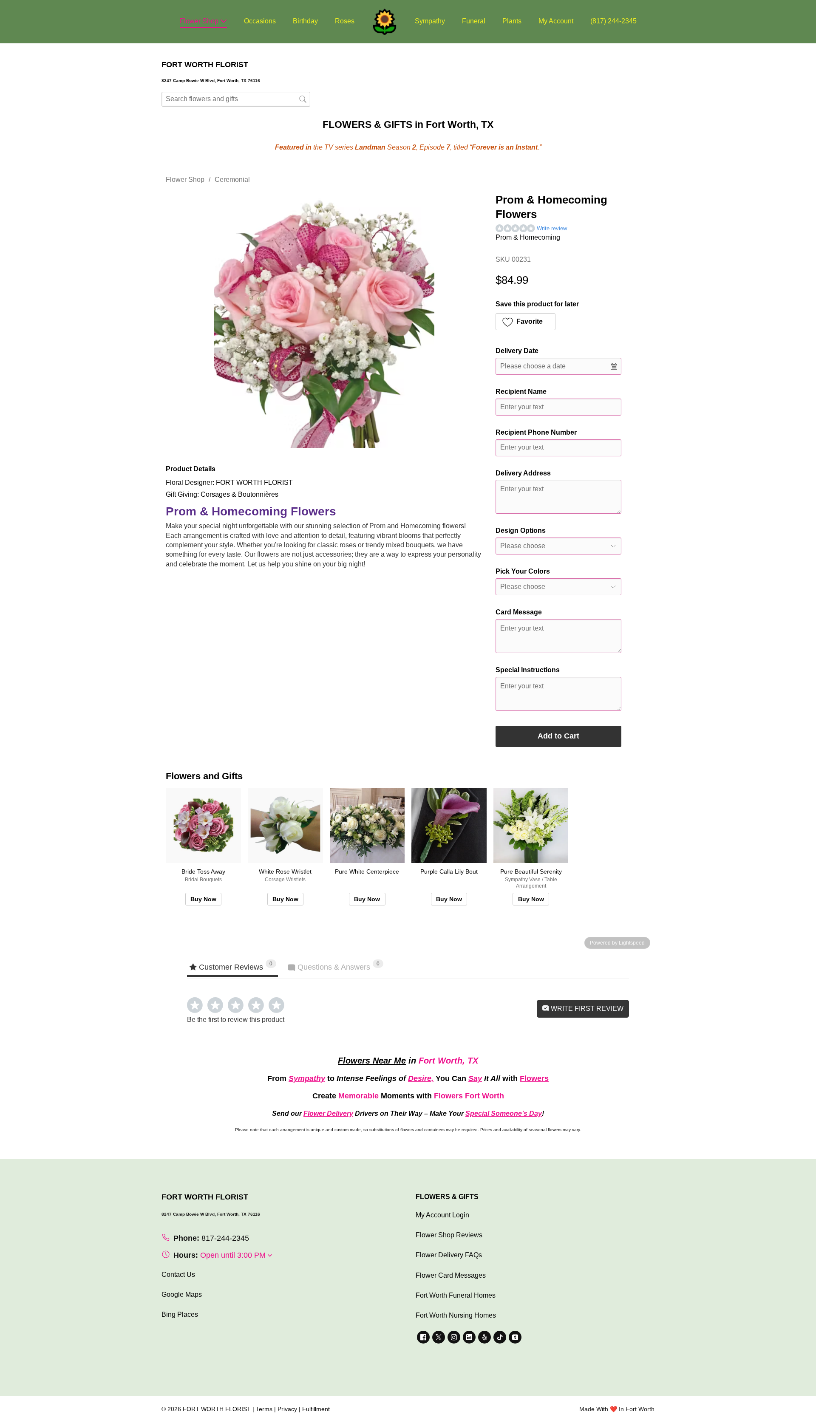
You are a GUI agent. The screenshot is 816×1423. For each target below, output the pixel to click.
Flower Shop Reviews (449, 1235)
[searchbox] (236, 99)
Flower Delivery (328, 1113)
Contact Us (178, 1274)
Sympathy (430, 21)
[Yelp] (484, 1337)
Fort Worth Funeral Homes (456, 1295)
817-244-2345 (225, 1238)
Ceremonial (232, 179)
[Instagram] (454, 1337)
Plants (511, 21)
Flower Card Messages (451, 1275)
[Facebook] (423, 1337)
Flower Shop (200, 21)
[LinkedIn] (469, 1337)
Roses (344, 21)
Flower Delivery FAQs (449, 1255)
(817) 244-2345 (613, 21)
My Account (555, 21)
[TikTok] (499, 1337)
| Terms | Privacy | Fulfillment (291, 1409)
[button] (525, 321)
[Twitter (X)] (438, 1337)
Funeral (473, 21)
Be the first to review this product (235, 1019)
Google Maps (182, 1294)
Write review (552, 228)
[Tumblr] (515, 1337)
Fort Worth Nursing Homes (456, 1315)
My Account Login (442, 1215)
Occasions (260, 21)
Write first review (586, 1008)
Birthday (305, 21)
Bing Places (180, 1314)
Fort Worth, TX (448, 1060)
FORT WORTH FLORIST (217, 1409)
